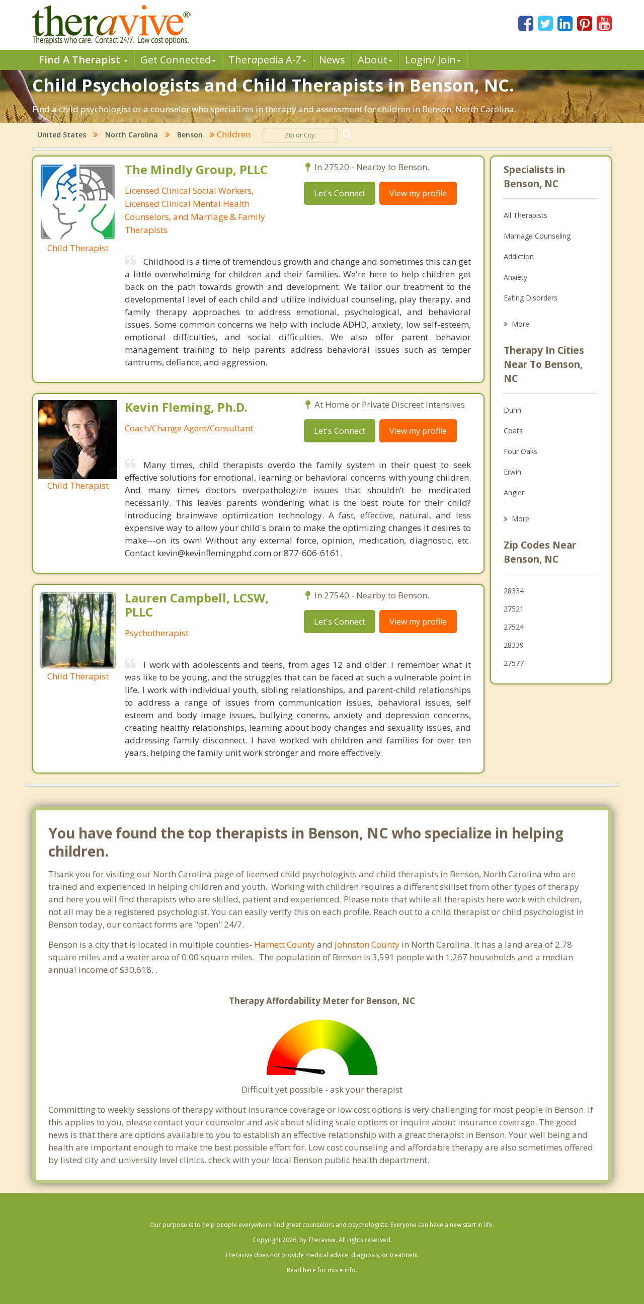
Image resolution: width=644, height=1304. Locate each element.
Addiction (519, 256)
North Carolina (131, 134)
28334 (514, 590)
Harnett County (284, 944)
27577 (514, 663)
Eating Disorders (530, 297)
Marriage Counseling (537, 236)
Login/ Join (430, 59)
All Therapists (525, 215)
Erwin (512, 472)
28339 (514, 645)
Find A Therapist (81, 59)
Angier (514, 492)
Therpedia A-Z (264, 59)
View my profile (418, 193)
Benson (190, 134)
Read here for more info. (322, 1270)
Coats (513, 430)
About (372, 59)
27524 (514, 627)
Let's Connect (339, 193)
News (332, 59)
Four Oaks (520, 451)
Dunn (512, 410)
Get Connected (175, 59)
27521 (514, 608)
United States (61, 134)
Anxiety (515, 277)
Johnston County (367, 944)
